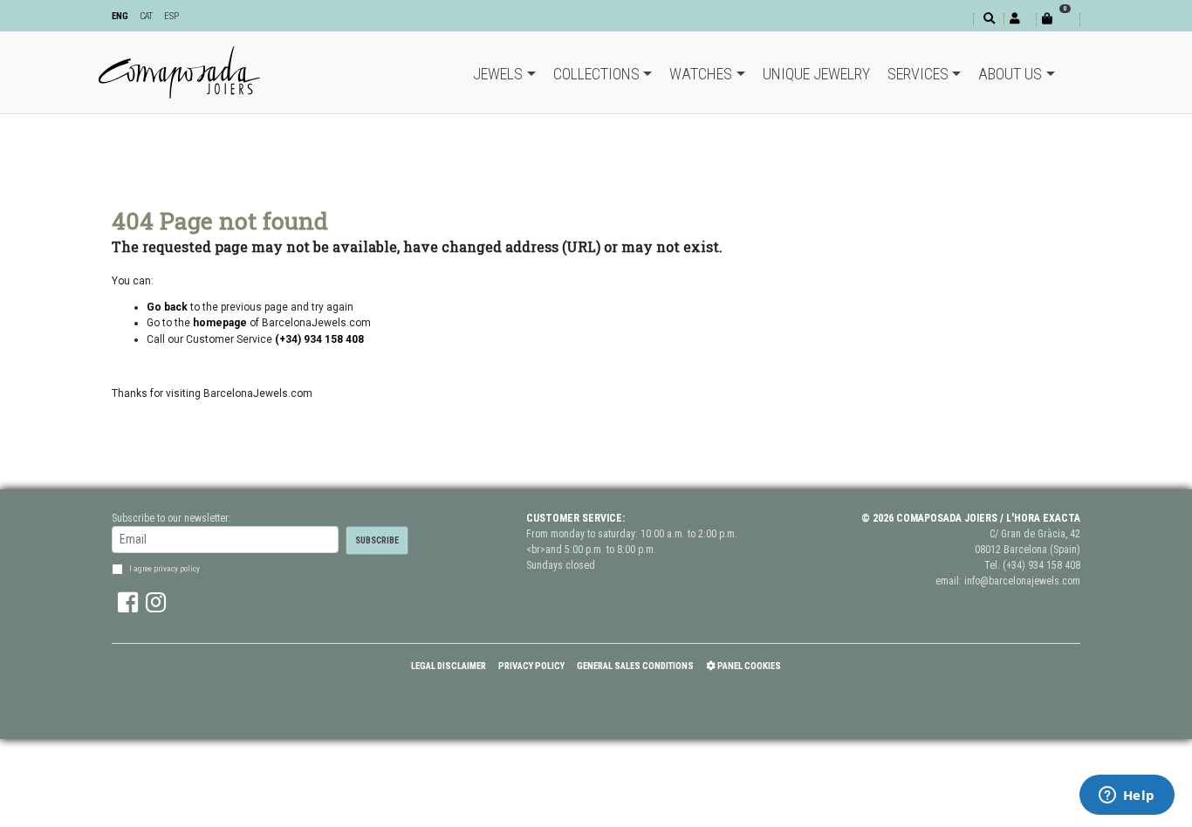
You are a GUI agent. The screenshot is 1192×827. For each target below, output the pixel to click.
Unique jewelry (816, 74)
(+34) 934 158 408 (1041, 565)
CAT (146, 16)
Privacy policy (531, 666)
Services (918, 74)
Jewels (498, 74)
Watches (700, 74)
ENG (120, 16)
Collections (596, 74)
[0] (1057, 18)
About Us (1010, 74)
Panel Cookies (748, 666)
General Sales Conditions (635, 666)
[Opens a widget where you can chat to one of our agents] (1127, 796)
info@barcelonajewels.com (1022, 581)
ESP (171, 16)
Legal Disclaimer (448, 666)
